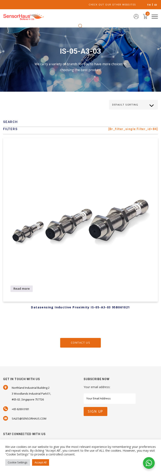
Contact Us (80, 342)
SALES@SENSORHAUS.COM (29, 418)
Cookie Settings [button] (17, 462)
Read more (21, 289)
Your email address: (97, 387)
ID (155, 5)
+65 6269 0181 (20, 409)
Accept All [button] (41, 462)
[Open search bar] (80, 25)
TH (149, 5)
